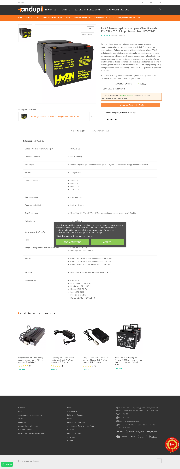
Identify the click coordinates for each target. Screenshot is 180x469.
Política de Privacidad (76, 422)
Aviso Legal (72, 411)
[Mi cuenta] (143, 2)
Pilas (20, 411)
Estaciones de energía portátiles (31, 433)
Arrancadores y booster (28, 426)
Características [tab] (100, 131)
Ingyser (36, 461)
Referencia (27, 141)
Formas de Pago (74, 433)
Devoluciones (72, 430)
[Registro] (151, 2)
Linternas (22, 422)
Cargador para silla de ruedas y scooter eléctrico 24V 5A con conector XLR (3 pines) (63, 360)
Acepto (107, 242)
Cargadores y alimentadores (30, 415)
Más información (64, 236)
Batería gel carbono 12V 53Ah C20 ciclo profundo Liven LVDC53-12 (56, 116)
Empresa (70, 419)
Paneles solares (25, 430)
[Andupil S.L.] (30, 9)
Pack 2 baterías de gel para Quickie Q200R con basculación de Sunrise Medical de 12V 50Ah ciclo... (128, 361)
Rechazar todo (73, 242)
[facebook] (159, 461)
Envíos (70, 408)
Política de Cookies (75, 415)
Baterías (21, 408)
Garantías (71, 437)
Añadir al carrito (124, 84)
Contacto (71, 441)
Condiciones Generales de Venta (80, 426)
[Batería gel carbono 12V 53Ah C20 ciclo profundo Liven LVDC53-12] (24, 116)
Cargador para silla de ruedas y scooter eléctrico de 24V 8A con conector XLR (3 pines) (30, 360)
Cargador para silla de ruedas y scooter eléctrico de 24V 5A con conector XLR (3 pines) (95, 360)
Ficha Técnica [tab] (78, 131)
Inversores (22, 419)
